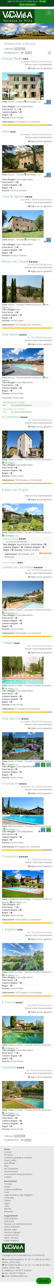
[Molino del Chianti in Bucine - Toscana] (23, 288)
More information (28, 4)
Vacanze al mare (11, 1235)
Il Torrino (9, 1002)
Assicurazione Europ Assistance (18, 1174)
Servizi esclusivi (11, 1171)
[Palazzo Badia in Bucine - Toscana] (23, 86)
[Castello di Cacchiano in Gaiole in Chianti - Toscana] (23, 594)
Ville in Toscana (11, 1237)
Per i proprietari (11, 1168)
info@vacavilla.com (19, 1276)
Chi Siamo (8, 1154)
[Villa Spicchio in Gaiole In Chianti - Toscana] (23, 745)
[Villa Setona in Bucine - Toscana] (23, 361)
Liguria (7, 1203)
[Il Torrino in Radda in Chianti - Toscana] (23, 1029)
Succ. (28, 53)
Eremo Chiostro (11, 539)
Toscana (8, 1184)
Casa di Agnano (13, 196)
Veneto (7, 1186)
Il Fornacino (10, 783)
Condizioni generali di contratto (18, 1157)
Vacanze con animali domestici (18, 1224)
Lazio (6, 1206)
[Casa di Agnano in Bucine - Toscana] (23, 223)
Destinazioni (10, 1181)
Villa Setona (10, 334)
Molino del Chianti (15, 261)
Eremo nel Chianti (15, 490)
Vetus (6, 131)
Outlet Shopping (11, 1240)
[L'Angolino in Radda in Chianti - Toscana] (23, 956)
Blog (6, 1166)
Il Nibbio (8, 643)
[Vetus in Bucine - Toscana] (23, 158)
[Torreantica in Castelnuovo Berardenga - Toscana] (23, 883)
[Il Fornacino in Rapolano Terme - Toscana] (23, 811)
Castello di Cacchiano (18, 567)
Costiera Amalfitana (13, 1189)
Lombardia (9, 1197)
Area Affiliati (9, 1163)
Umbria (7, 1200)
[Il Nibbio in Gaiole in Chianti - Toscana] (23, 670)
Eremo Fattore (10, 562)
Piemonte (8, 1211)
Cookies (7, 1177)
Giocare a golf (10, 1229)
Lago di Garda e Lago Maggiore (18, 1195)
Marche (7, 1208)
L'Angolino (9, 929)
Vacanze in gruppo (12, 1232)
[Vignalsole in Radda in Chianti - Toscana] (23, 1094)
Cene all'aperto (11, 1218)
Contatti (7, 1152)
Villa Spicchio (11, 718)
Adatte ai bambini (12, 1226)
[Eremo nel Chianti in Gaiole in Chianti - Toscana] (23, 517)
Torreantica (10, 856)
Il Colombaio (11, 417)
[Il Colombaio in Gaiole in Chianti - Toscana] (23, 444)
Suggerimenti (11, 1215)
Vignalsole (9, 1067)
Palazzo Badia (12, 58)
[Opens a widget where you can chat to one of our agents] (43, 1281)
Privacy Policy (10, 1160)
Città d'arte (9, 1221)
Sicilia (6, 1192)
